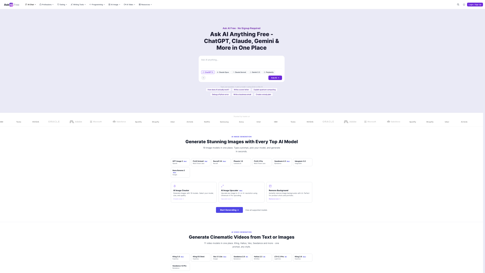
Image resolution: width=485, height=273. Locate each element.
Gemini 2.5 (256, 72)
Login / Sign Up (475, 5)
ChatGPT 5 (209, 72)
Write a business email (242, 94)
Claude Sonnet (240, 72)
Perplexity (270, 72)
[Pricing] (464, 4)
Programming (97, 5)
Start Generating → (229, 210)
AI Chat (31, 5)
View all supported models (256, 210)
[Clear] (203, 77)
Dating (62, 5)
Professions (47, 5)
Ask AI (274, 78)
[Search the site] (458, 4)
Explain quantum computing (265, 90)
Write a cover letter (241, 90)
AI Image (114, 5)
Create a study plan (263, 94)
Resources (145, 5)
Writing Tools (78, 5)
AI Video (129, 5)
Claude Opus (224, 72)
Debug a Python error (220, 94)
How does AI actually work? (218, 90)
